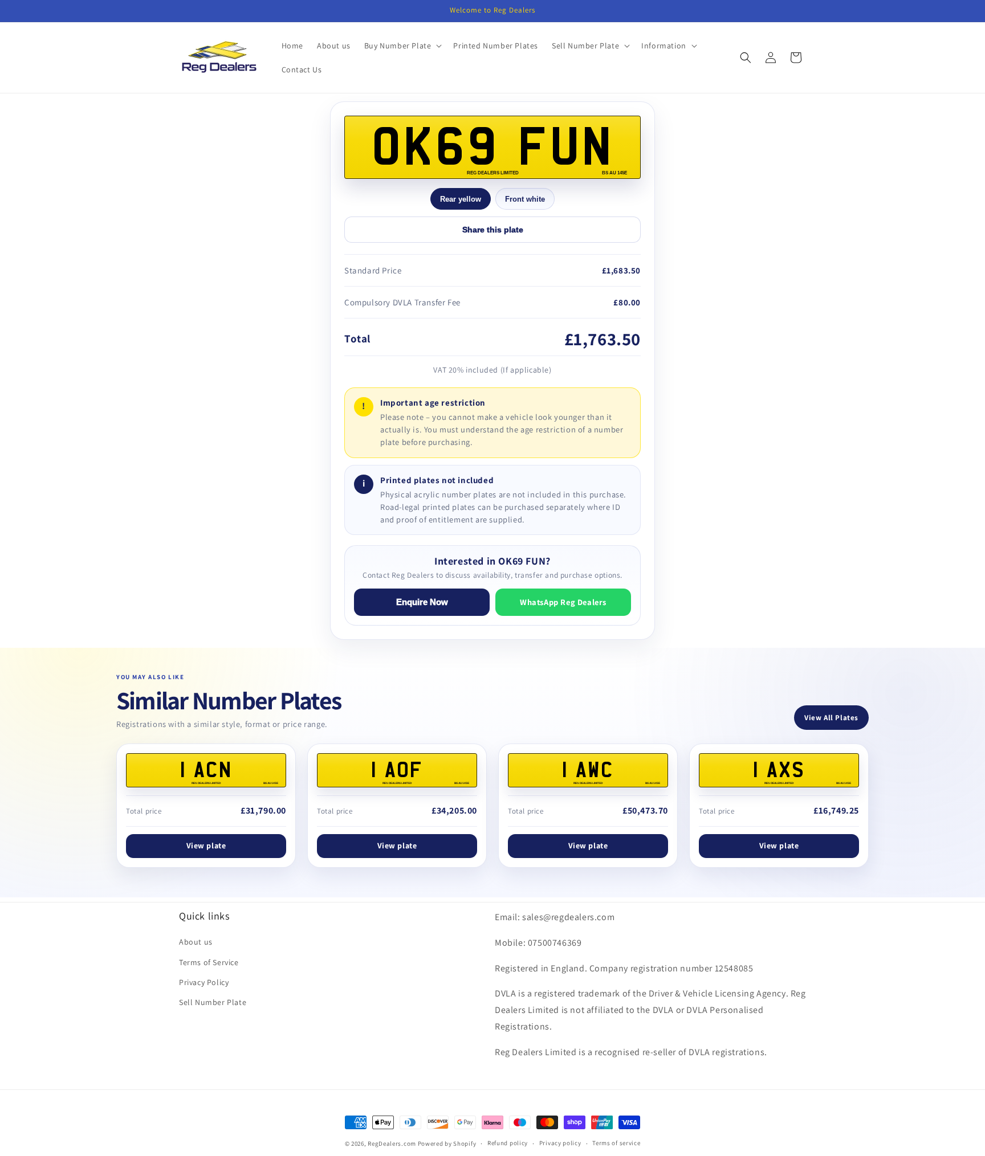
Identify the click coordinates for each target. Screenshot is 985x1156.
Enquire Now (422, 602)
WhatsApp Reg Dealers (563, 602)
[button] (402, 46)
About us (196, 942)
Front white (525, 199)
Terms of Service (209, 962)
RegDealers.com (392, 1143)
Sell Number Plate (212, 1002)
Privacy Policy (204, 982)
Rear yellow (460, 199)
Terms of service (616, 1143)
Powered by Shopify (447, 1143)
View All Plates (831, 717)
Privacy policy (560, 1143)
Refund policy (507, 1143)
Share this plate (492, 229)
